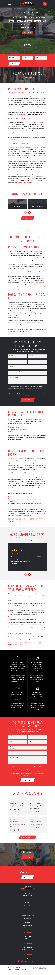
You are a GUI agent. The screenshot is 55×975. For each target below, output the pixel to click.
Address (11, 366)
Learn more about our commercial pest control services (22, 513)
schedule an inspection (26, 182)
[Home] (26, 3)
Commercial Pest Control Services (18, 429)
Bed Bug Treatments (15, 427)
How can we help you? (13, 377)
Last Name (31, 355)
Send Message (27, 400)
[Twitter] (22, 961)
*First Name (11, 57)
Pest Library (27, 909)
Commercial (27, 906)
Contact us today (13, 435)
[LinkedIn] (25, 961)
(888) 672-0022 (21, 114)
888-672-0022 (27, 46)
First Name (11, 355)
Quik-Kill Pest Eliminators (20, 96)
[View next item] (29, 212)
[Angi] (36, 961)
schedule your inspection (16, 289)
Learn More (27, 857)
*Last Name (24, 57)
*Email (36, 57)
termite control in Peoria (27, 272)
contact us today (41, 287)
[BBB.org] (33, 961)
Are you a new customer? (14, 371)
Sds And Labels (27, 918)
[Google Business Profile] (18, 961)
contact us (16, 182)
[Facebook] (29, 961)
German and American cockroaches (17, 147)
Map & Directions (27, 932)
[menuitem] (10, 969)
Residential (27, 902)
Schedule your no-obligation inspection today (20, 637)
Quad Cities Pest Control (27, 915)
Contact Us (27, 912)
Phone (10, 361)
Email (30, 361)
